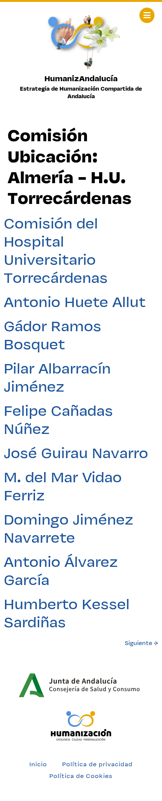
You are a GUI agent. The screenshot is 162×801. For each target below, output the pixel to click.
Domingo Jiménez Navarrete (68, 528)
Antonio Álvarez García (61, 570)
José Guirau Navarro (76, 453)
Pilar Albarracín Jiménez (57, 377)
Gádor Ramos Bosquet (52, 335)
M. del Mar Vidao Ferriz (63, 486)
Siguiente (141, 643)
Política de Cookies (81, 776)
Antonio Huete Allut (75, 302)
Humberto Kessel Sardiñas (67, 613)
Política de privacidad (97, 764)
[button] (146, 15)
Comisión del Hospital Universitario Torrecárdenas (56, 250)
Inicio (38, 764)
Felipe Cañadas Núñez (58, 419)
